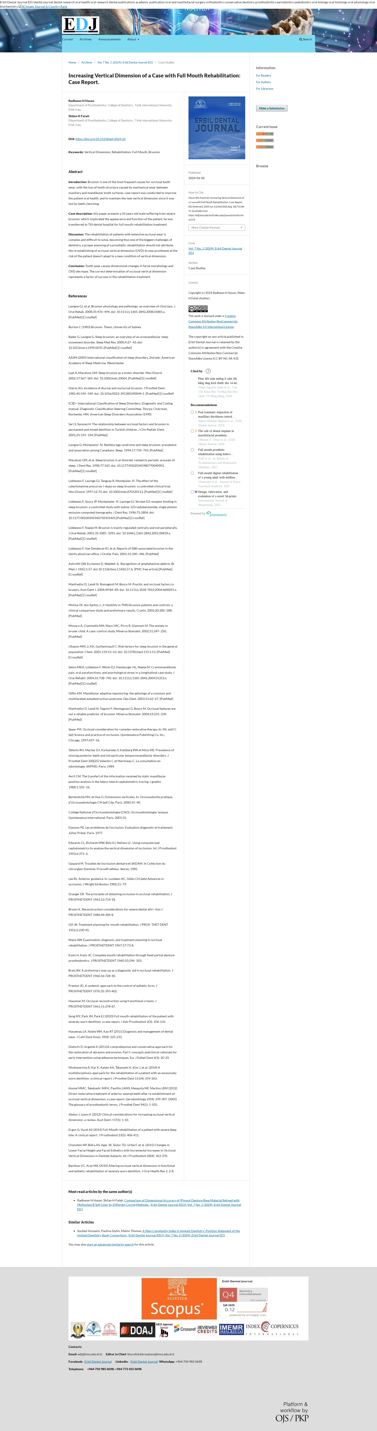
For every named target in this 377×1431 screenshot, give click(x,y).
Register (298, 16)
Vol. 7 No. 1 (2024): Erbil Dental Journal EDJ (125, 62)
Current (67, 39)
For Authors (263, 82)
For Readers (263, 75)
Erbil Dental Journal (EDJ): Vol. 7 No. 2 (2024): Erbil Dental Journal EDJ (177, 1235)
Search (307, 39)
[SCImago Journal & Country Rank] (43, 6)
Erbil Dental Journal (98, 1361)
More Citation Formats (206, 227)
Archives (86, 39)
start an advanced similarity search (110, 1244)
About (132, 39)
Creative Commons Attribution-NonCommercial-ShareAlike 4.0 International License (213, 321)
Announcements (109, 39)
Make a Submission (271, 108)
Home (72, 62)
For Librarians (264, 88)
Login (311, 16)
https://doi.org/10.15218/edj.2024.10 (100, 139)
